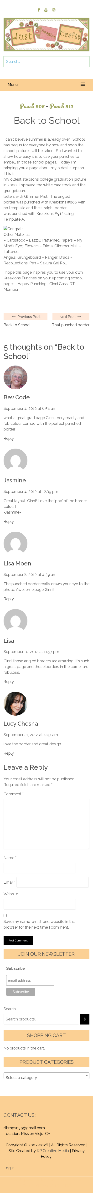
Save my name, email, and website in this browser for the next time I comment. (39, 924)
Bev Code (17, 397)
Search (10, 1009)
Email (10, 882)
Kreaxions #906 (63, 202)
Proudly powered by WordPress (38, 1179)
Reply (9, 438)
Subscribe (15, 968)
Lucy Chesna (21, 723)
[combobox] (46, 1075)
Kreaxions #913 (49, 213)
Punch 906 (34, 106)
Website (11, 894)
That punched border (70, 325)
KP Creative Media (53, 1150)
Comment (14, 794)
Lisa (9, 641)
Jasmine (15, 480)
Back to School (17, 325)
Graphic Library (58, 1185)
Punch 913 (61, 106)
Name (10, 858)
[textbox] (46, 1078)
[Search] (84, 1019)
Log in (9, 1168)
